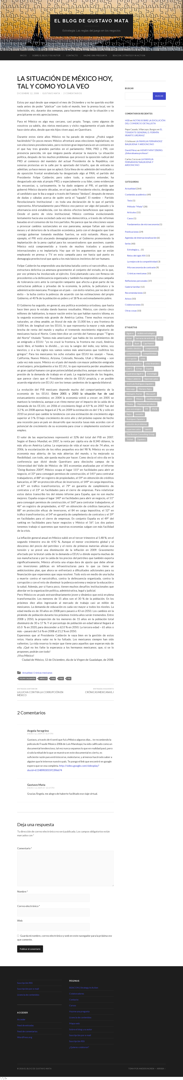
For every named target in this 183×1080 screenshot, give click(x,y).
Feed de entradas (25, 1025)
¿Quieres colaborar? (79, 1047)
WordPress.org (24, 1037)
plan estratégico (134, 409)
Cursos (72, 1005)
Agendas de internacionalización (141, 237)
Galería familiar (132, 286)
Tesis (129, 200)
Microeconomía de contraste (141, 267)
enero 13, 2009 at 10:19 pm (40, 788)
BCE (160, 338)
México (43, 678)
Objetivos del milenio (146, 404)
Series (128, 243)
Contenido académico (135, 194)
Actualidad (27, 672)
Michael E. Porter (134, 394)
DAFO (129, 369)
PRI (69, 678)
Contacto (72, 55)
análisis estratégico (146, 333)
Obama (130, 404)
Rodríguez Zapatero (136, 419)
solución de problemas (137, 424)
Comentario (24, 848)
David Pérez (131, 150)
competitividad (150, 353)
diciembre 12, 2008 (28, 93)
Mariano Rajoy (145, 389)
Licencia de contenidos (28, 994)
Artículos (131, 212)
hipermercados (151, 379)
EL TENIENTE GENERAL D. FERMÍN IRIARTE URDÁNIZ (143, 132)
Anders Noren (146, 1068)
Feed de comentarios (27, 1031)
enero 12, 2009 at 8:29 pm (40, 733)
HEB (127, 120)
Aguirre (130, 333)
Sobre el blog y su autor (46, 55)
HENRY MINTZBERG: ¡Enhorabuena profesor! (144, 151)
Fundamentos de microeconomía (143, 224)
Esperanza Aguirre (135, 374)
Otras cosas (131, 310)
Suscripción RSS (25, 982)
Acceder (21, 1019)
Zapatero (141, 439)
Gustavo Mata (51, 93)
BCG (129, 343)
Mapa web (74, 1023)
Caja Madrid (148, 343)
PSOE (154, 409)
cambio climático (134, 348)
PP (146, 409)
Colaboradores (76, 993)
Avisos (128, 298)
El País (139, 369)
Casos (130, 218)
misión (129, 399)
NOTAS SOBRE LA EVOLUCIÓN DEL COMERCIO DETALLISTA (145, 122)
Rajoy (129, 414)
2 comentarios (72, 93)
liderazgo (131, 389)
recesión (139, 414)
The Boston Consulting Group (140, 434)
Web (20, 920)
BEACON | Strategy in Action (129, 55)
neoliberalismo (153, 399)
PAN (53, 678)
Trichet (130, 439)
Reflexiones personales (136, 280)
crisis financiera (152, 363)
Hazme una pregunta (95, 55)
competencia (151, 348)
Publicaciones (132, 231)
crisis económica (134, 363)
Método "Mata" (135, 206)
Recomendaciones (134, 292)
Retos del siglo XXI (136, 255)
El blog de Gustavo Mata (91, 20)
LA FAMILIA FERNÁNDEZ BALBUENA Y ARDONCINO (143, 142)
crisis (143, 358)
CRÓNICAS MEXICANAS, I (99, 691)
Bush (137, 343)
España (149, 369)
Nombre (22, 891)
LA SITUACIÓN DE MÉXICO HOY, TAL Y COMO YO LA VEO (65, 82)
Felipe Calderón (27, 678)
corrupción (132, 358)
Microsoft (150, 394)
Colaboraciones (133, 304)
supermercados (134, 429)
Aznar (129, 338)
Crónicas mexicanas (42, 672)
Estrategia (152, 374)
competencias (133, 353)
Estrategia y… (134, 249)
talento (148, 429)
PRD (61, 678)
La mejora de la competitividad (142, 261)
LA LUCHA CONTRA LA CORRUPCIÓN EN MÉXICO (40, 692)
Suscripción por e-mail (28, 988)
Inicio (23, 55)
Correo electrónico (28, 906)
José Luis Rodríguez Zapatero (140, 384)
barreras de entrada (145, 338)
